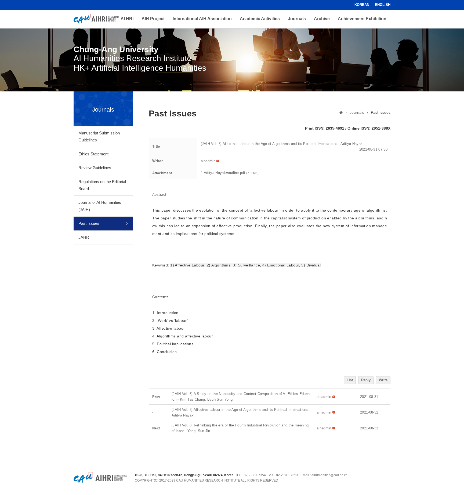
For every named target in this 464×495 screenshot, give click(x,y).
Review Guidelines (94, 167)
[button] (208, 161)
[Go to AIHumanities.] (341, 112)
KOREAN (361, 5)
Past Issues (88, 223)
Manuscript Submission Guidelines (99, 136)
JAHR (83, 237)
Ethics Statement (93, 154)
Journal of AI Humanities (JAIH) (99, 206)
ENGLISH (382, 5)
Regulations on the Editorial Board (102, 185)
